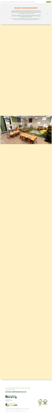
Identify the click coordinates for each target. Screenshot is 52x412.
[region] (26, 1)
